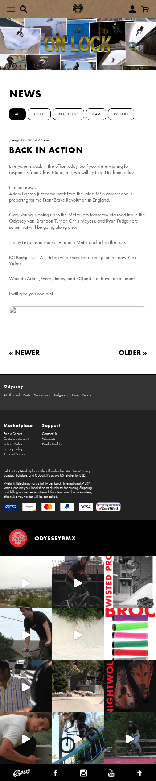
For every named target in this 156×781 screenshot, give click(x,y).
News (25, 93)
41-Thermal (12, 395)
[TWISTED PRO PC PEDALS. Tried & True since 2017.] (130, 582)
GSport (40, 475)
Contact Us (49, 434)
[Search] (23, 9)
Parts (26, 395)
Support (51, 425)
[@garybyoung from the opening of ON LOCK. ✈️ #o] (78, 582)
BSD (82, 475)
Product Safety (52, 444)
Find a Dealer (13, 434)
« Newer (24, 352)
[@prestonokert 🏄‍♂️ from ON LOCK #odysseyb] (26, 582)
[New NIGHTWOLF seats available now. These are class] (130, 686)
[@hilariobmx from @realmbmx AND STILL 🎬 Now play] (26, 686)
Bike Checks (68, 114)
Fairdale (21, 475)
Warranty (49, 439)
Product (121, 114)
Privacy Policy (13, 449)
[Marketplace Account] (132, 9)
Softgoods (61, 395)
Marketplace (18, 425)
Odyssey (14, 386)
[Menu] (11, 9)
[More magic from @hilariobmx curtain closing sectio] (26, 738)
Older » (133, 352)
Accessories (42, 395)
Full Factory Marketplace (21, 471)
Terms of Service (15, 454)
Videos (39, 114)
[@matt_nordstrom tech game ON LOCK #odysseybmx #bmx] (26, 634)
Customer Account (16, 439)
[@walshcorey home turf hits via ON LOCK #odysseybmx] (78, 634)
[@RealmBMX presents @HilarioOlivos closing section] (78, 738)
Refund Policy (13, 444)
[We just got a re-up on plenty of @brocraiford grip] (130, 634)
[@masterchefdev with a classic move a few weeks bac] (78, 686)
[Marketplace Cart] (145, 9)
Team (96, 114)
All (17, 114)
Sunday (9, 475)
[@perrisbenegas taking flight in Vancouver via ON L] (130, 738)
